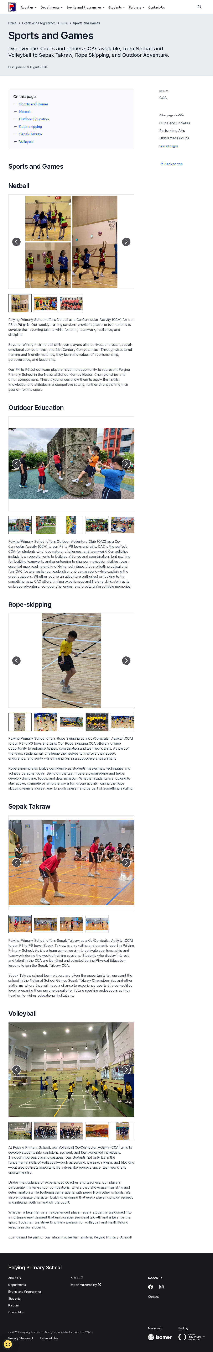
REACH (74, 1278)
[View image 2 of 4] (45, 924)
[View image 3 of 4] (71, 924)
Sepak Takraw (30, 134)
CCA (64, 23)
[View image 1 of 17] (20, 1131)
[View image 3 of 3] (71, 303)
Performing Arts (172, 131)
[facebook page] (150, 1286)
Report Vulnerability (83, 1285)
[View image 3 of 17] (71, 1131)
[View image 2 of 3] (45, 303)
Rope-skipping (30, 127)
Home (12, 23)
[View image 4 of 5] (97, 525)
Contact (153, 1296)
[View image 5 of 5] (122, 525)
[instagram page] (161, 1286)
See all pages (168, 146)
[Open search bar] (200, 7)
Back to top (173, 164)
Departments (17, 1285)
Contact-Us (156, 7)
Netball (24, 112)
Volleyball (26, 142)
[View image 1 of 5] (20, 525)
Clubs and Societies (174, 123)
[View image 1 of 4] (20, 924)
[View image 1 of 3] (20, 303)
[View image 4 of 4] (97, 924)
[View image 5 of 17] (122, 1131)
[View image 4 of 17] (97, 1131)
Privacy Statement (20, 1338)
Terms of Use (49, 1338)
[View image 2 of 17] (45, 1131)
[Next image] (126, 241)
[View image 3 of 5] (71, 525)
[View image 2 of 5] (45, 525)
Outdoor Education (34, 119)
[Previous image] (16, 241)
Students (14, 1298)
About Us (14, 1278)
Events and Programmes (39, 23)
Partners (14, 1305)
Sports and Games (33, 104)
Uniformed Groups (174, 138)
